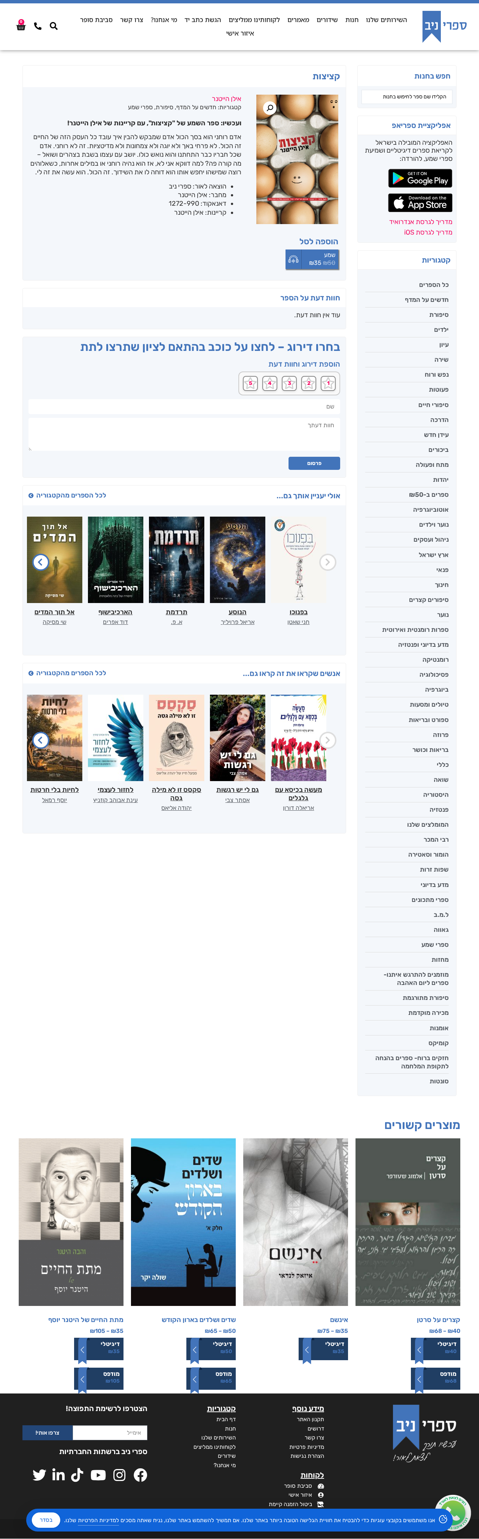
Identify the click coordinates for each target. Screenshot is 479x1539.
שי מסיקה (54, 621)
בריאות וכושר (430, 749)
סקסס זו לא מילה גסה (176, 794)
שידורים (327, 19)
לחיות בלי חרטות (54, 790)
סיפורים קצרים (429, 599)
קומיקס (438, 1043)
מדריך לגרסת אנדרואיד (420, 222)
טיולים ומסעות (429, 704)
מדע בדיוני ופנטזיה (423, 644)
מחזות (440, 959)
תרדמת (176, 612)
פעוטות (439, 389)
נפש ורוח (437, 374)
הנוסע (238, 612)
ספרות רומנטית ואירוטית (415, 629)
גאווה (441, 929)
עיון (444, 344)
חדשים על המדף (427, 299)
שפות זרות (434, 869)
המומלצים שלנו (428, 824)
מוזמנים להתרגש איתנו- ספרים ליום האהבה (416, 978)
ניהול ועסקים (431, 539)
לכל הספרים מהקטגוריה (71, 495)
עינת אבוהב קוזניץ (115, 800)
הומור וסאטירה (428, 854)
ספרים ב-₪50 (429, 494)
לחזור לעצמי (116, 790)
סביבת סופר (96, 19)
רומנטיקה (435, 659)
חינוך (442, 584)
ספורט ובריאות (429, 719)
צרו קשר (131, 19)
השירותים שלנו (386, 19)
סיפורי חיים (433, 405)
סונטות (439, 1081)
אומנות (439, 1028)
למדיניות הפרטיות (98, 1520)
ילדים (441, 329)
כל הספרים (434, 284)
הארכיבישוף (115, 612)
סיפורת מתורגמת (426, 997)
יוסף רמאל (54, 800)
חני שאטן (298, 621)
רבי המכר (436, 839)
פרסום (314, 463)
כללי (443, 764)
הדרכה (439, 419)
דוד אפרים (115, 621)
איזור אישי (240, 33)
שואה (441, 779)
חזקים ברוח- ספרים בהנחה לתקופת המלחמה (412, 1062)
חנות (352, 19)
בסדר (46, 1520)
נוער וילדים (434, 524)
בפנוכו (299, 612)
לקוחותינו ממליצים (254, 19)
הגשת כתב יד (202, 19)
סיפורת (439, 314)
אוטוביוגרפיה (431, 509)
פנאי (442, 569)
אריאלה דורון (298, 807)
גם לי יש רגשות (237, 790)
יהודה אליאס (176, 807)
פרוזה (441, 734)
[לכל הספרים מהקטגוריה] (31, 495)
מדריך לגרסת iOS (428, 232)
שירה (441, 359)
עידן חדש (436, 434)
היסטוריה (436, 794)
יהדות (441, 479)
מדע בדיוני (435, 884)
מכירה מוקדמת (428, 1012)
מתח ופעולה (432, 464)
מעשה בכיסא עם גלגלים (298, 794)
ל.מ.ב (441, 914)
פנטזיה (439, 809)
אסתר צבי (237, 800)
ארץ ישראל (434, 555)
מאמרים (298, 19)
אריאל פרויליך (237, 621)
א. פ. (176, 621)
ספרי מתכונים (430, 899)
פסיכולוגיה (434, 674)
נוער (443, 614)
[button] (270, 108)
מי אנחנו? (164, 19)
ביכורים (438, 449)
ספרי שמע (435, 944)
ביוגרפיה (437, 689)
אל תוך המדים (54, 612)
